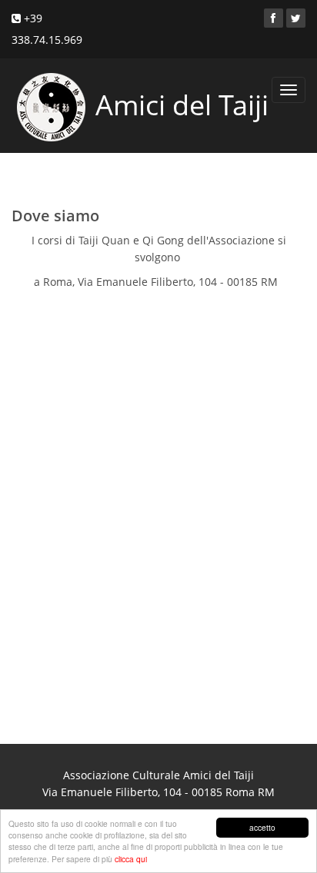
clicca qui (131, 859)
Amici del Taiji (178, 105)
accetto (262, 827)
